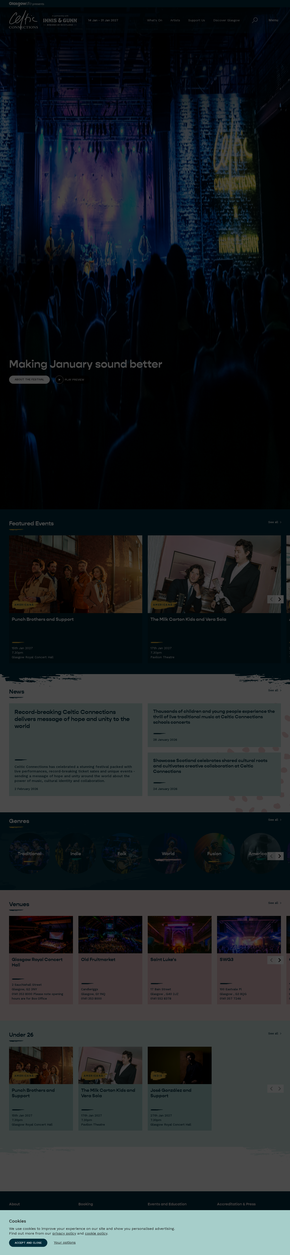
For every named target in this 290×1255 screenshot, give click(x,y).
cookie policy (96, 1233)
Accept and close (28, 1242)
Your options (65, 1242)
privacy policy (64, 1233)
